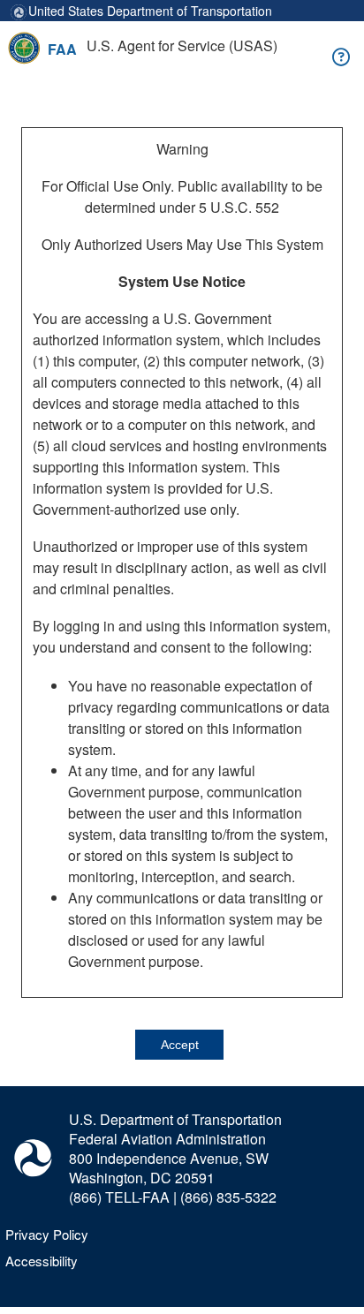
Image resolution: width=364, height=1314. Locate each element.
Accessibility (41, 1260)
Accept (180, 1045)
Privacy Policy (46, 1234)
